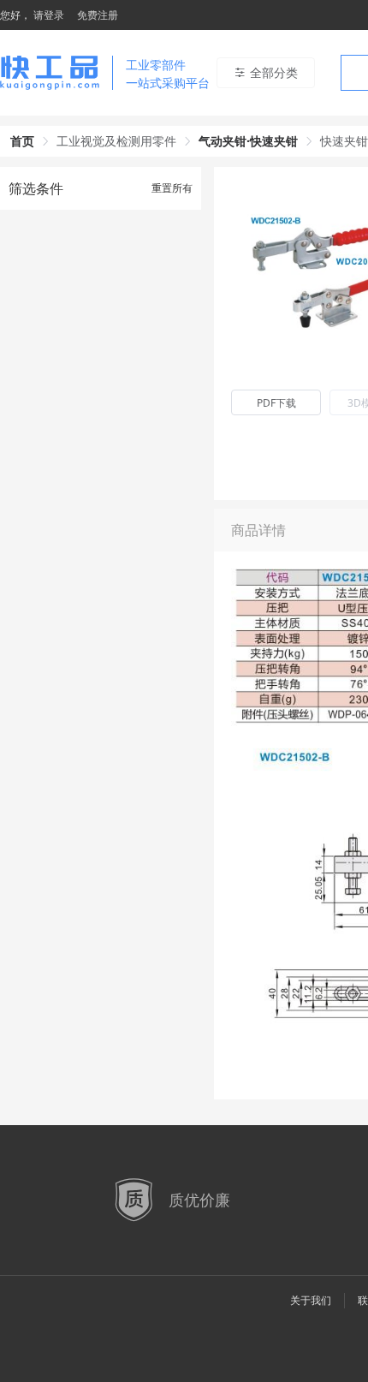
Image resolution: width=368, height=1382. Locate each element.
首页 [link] (22, 141)
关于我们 (310, 1300)
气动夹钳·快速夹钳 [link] (248, 141)
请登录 (48, 15)
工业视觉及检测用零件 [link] (116, 141)
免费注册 (97, 15)
